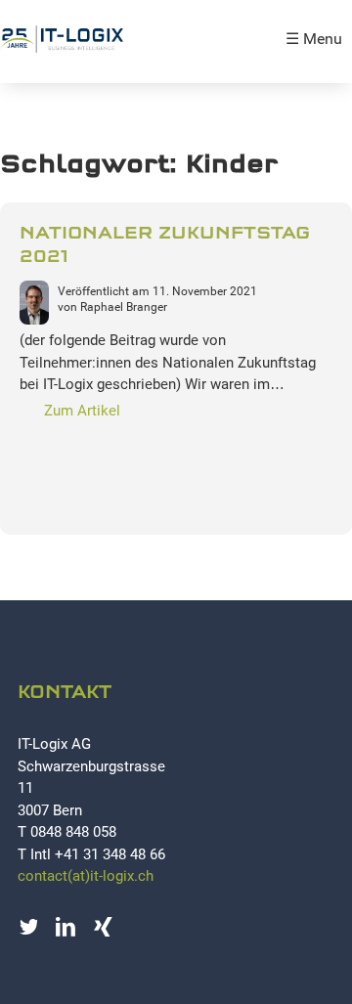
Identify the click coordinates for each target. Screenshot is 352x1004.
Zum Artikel (82, 410)
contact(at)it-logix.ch (86, 876)
